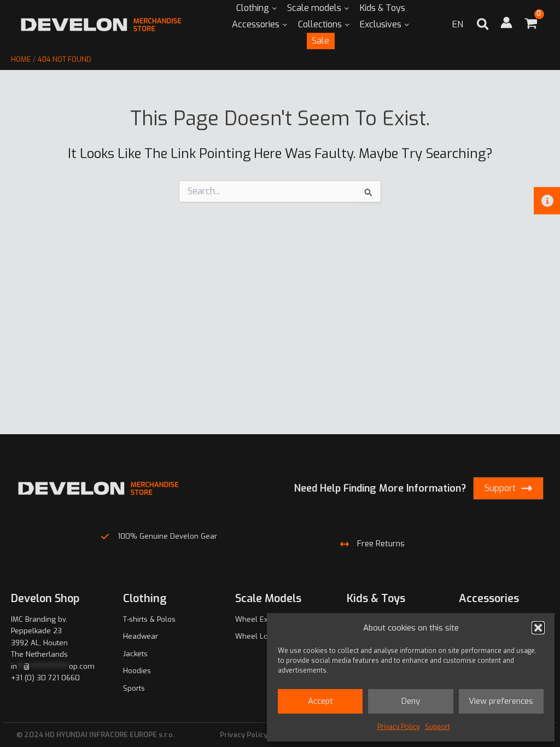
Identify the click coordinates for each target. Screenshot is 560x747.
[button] (538, 627)
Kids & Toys (382, 8)
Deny (410, 701)
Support (437, 726)
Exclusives (380, 24)
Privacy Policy (398, 726)
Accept (320, 701)
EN (457, 24)
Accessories (255, 24)
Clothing (252, 8)
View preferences (501, 701)
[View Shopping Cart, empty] (531, 25)
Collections (320, 24)
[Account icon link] (506, 22)
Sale (320, 40)
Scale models (314, 8)
